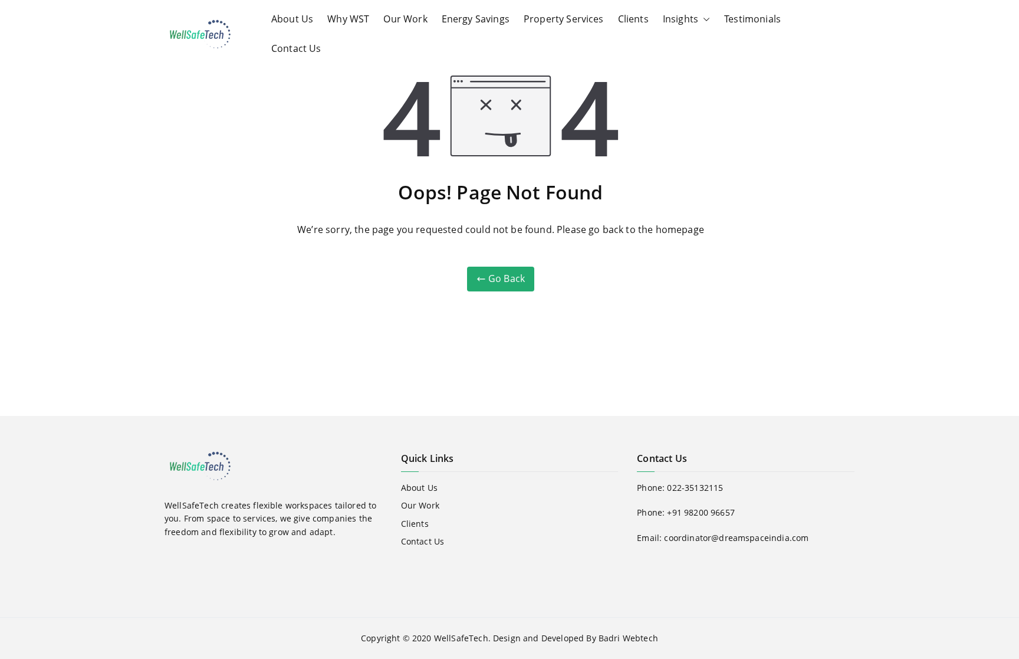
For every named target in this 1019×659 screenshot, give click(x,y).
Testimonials (752, 18)
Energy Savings (476, 18)
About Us (292, 18)
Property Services (564, 18)
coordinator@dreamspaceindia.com (736, 537)
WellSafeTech (461, 638)
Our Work (405, 18)
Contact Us (296, 48)
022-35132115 (695, 487)
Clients (633, 18)
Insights (680, 18)
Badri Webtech (628, 638)
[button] (704, 19)
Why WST (348, 18)
